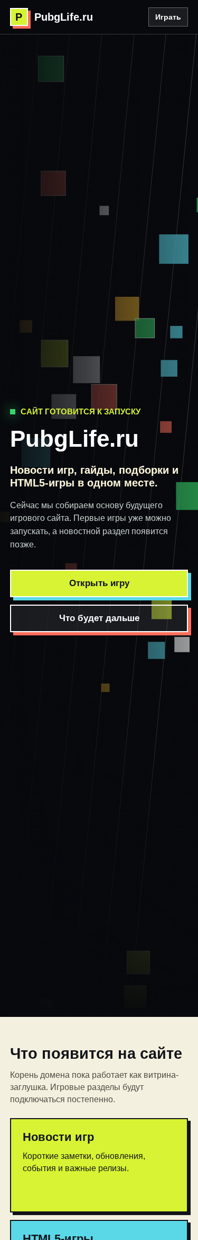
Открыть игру (99, 583)
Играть (168, 17)
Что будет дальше (99, 618)
